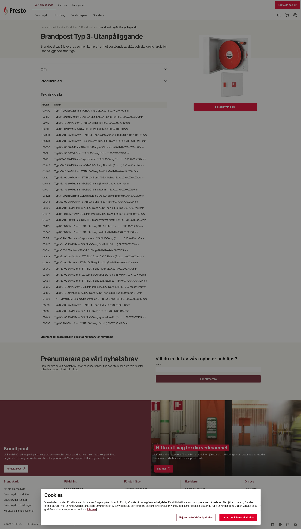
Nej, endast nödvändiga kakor (196, 517)
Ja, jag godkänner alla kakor (238, 517)
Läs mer (91, 509)
